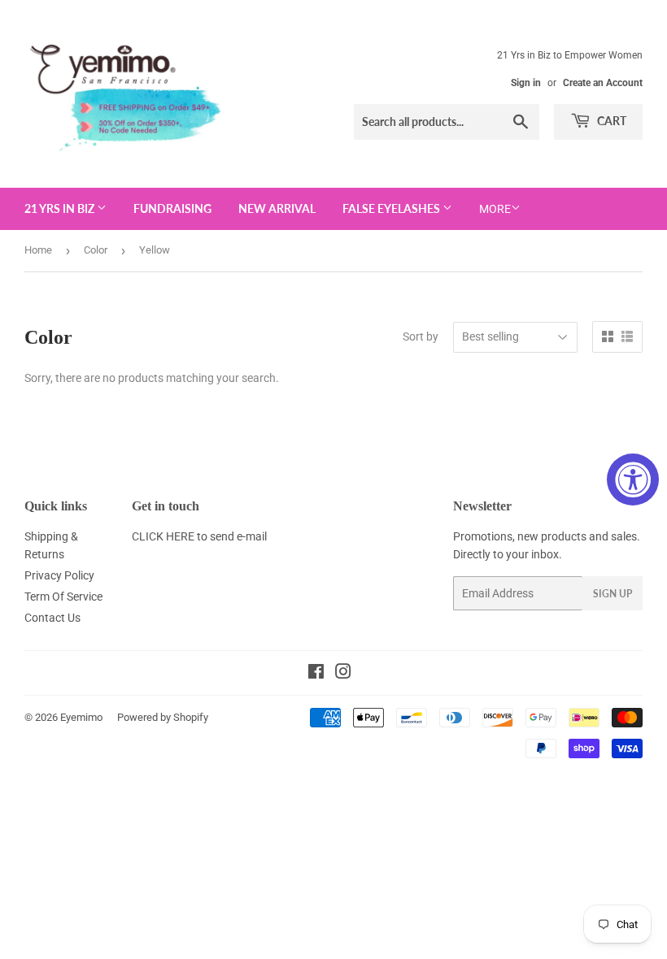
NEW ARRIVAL (277, 208)
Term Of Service (63, 596)
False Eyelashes (392, 208)
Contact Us (52, 617)
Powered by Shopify (162, 717)
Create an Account (603, 83)
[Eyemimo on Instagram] (343, 673)
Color (95, 250)
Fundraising (172, 208)
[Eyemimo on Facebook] (316, 673)
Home (38, 250)
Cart (610, 121)
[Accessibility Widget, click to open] (633, 479)
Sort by (420, 336)
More (495, 208)
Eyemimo (81, 717)
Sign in (526, 83)
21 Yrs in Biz (60, 208)
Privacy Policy (59, 575)
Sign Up (612, 594)
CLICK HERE (163, 536)
